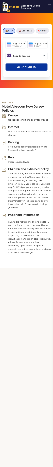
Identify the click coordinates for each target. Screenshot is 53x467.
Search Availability (26, 66)
